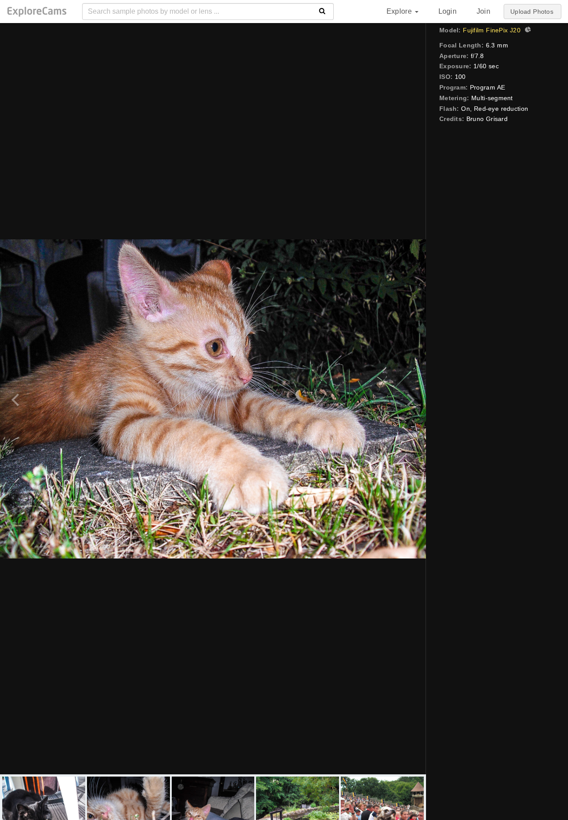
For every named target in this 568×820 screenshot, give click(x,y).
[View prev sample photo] (16, 398)
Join (483, 11)
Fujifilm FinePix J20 (491, 30)
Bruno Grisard (487, 118)
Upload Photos (531, 11)
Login (447, 11)
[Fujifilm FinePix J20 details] (527, 30)
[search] (322, 11)
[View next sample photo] (409, 398)
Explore (400, 11)
